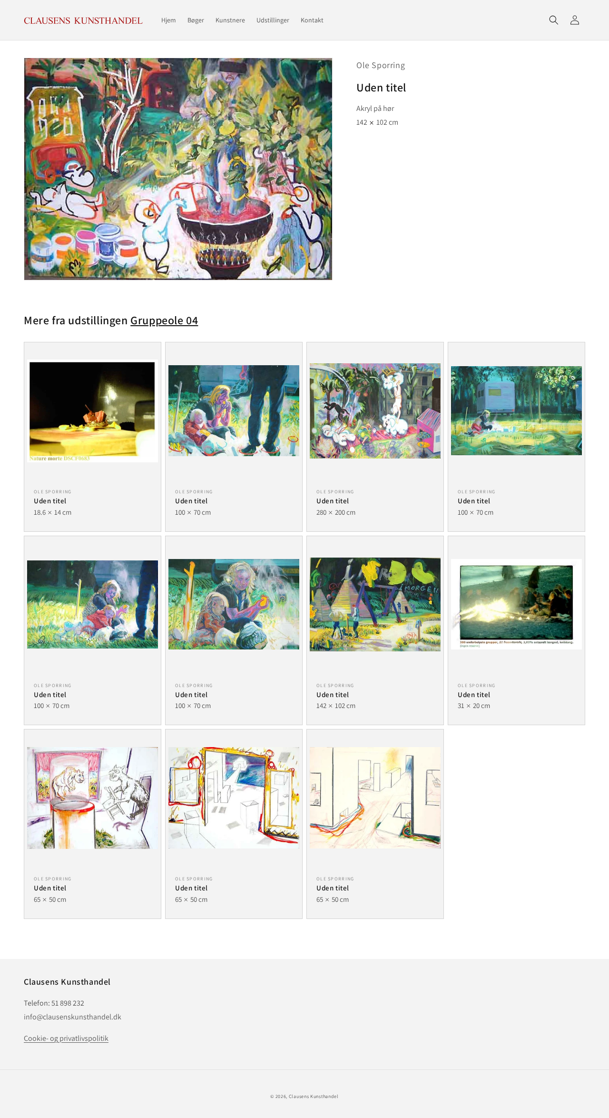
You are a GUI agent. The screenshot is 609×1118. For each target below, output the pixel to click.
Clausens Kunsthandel (314, 1096)
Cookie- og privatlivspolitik (66, 1038)
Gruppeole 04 (164, 320)
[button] (553, 20)
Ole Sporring (380, 65)
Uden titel (50, 500)
